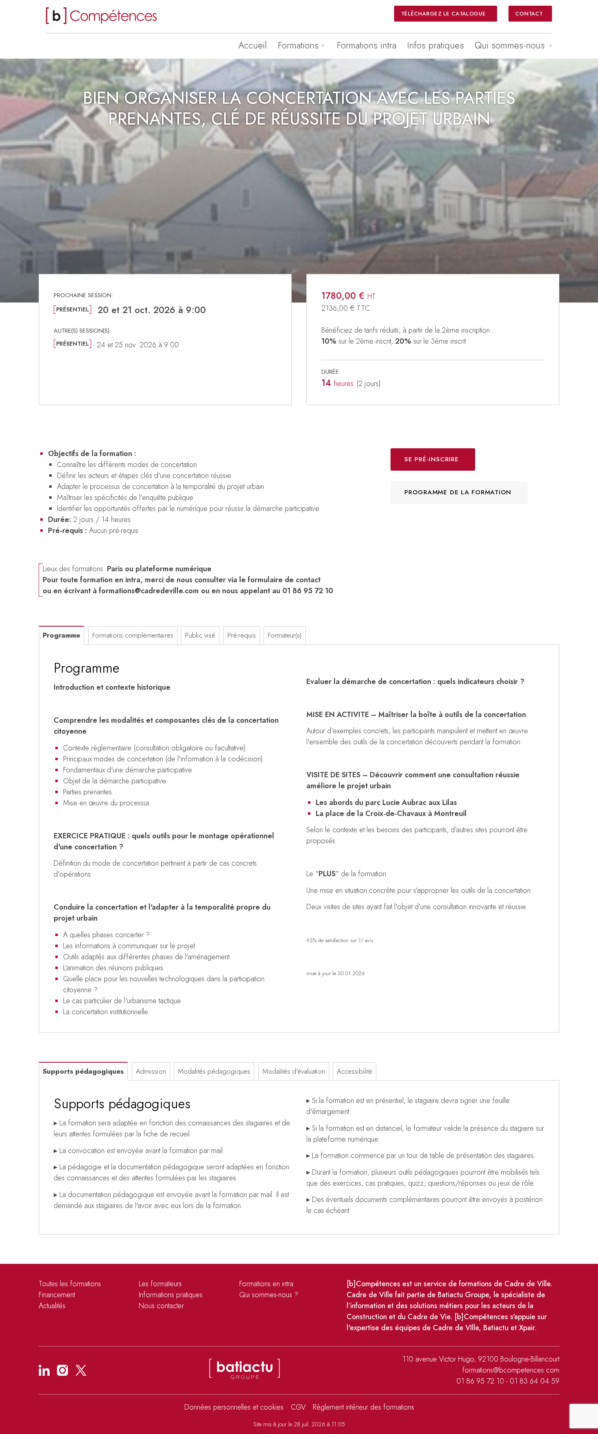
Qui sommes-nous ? (268, 1294)
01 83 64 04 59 (534, 1381)
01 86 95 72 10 (480, 1381)
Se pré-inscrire (431, 459)
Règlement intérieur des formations (363, 1407)
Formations (298, 45)
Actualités (52, 1305)
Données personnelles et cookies (234, 1407)
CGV (298, 1407)
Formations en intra (266, 1283)
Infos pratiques (435, 45)
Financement (57, 1294)
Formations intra (366, 45)
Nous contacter (161, 1305)
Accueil (252, 45)
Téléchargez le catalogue (444, 13)
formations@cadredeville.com (149, 590)
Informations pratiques (171, 1294)
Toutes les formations (70, 1283)
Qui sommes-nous (510, 45)
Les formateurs (160, 1283)
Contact (529, 13)
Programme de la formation (457, 492)
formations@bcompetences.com (510, 1370)
